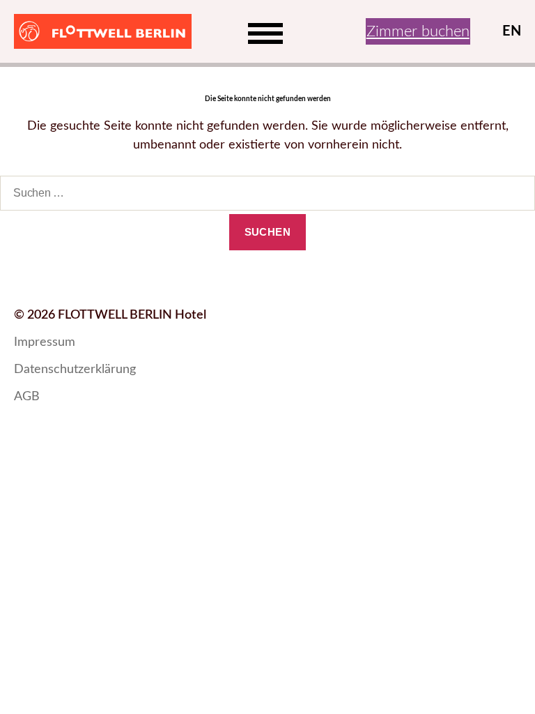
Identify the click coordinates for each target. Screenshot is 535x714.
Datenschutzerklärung (75, 369)
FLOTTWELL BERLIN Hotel (132, 315)
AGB (27, 396)
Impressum (44, 342)
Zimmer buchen (418, 31)
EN (511, 31)
